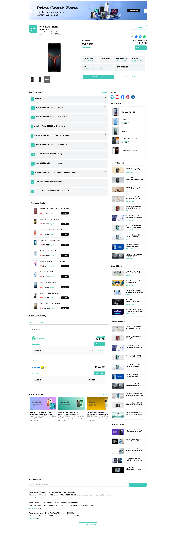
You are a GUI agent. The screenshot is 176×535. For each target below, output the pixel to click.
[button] (98, 77)
